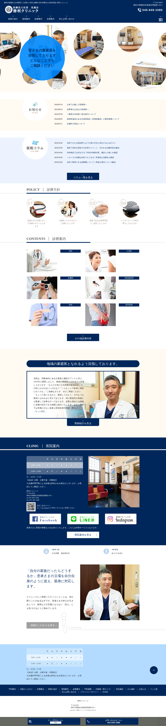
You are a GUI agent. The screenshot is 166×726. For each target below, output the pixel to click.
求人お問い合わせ (69, 692)
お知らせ (142, 689)
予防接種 (87, 689)
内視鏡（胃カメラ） (104, 689)
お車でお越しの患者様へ (77, 104)
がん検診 (131, 689)
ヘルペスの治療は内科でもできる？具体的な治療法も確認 (90, 157)
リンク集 (154, 689)
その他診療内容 (83, 338)
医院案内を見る (83, 534)
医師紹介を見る (83, 423)
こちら (45, 508)
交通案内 (40, 689)
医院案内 (65, 689)
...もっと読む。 (40, 411)
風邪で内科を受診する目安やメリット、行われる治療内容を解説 (93, 148)
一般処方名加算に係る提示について (81, 114)
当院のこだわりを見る (42, 625)
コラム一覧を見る (83, 177)
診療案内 (76, 689)
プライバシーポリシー (89, 692)
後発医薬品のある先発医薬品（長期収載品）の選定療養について (93, 119)
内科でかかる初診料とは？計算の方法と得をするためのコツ (91, 143)
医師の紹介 (52, 689)
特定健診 (119, 689)
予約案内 (12, 689)
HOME (105, 692)
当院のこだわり (26, 689)
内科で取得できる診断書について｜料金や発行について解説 (91, 162)
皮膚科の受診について (76, 124)
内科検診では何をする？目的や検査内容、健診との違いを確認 (92, 153)
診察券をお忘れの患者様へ (78, 109)
